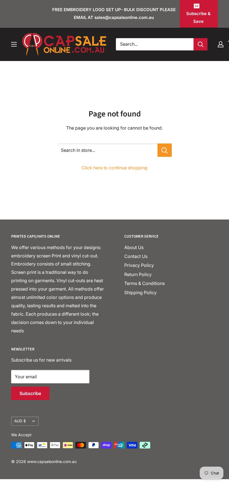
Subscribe (30, 393)
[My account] (220, 44)
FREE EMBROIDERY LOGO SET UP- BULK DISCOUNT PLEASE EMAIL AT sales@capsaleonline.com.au (114, 13)
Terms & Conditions (144, 283)
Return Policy (138, 274)
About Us (134, 247)
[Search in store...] (165, 150)
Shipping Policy (140, 292)
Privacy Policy (139, 265)
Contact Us (135, 256)
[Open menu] (14, 44)
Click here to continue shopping (114, 167)
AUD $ (20, 421)
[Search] (200, 44)
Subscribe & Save (198, 17)
